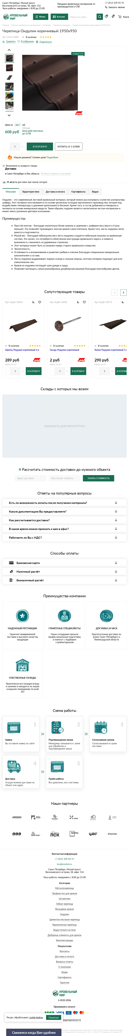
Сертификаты (64, 977)
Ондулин (64, 914)
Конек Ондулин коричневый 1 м (111, 349)
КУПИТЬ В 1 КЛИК (68, 146)
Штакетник (64, 898)
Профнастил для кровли (64, 893)
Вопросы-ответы (64, 961)
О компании (64, 967)
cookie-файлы (36, 1017)
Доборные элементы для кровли (64, 935)
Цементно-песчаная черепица (64, 919)
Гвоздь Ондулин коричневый (64, 349)
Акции (64, 972)
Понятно (54, 1017)
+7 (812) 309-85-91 (114, 3)
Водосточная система (64, 930)
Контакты (64, 951)
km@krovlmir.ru (64, 864)
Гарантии (64, 982)
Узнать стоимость (98, 478)
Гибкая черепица (64, 903)
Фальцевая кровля (64, 909)
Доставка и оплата (64, 956)
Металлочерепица (64, 888)
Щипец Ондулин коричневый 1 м (22, 349)
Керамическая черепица (64, 924)
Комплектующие (64, 940)
